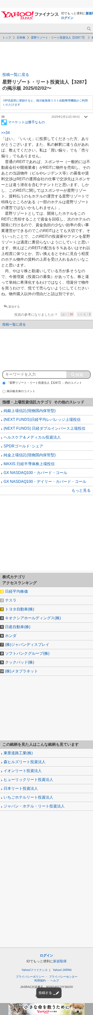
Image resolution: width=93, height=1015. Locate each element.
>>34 (5, 133)
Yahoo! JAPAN (62, 970)
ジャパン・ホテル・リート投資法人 (34, 806)
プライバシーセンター (63, 976)
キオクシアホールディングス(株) (33, 618)
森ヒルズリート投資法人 (25, 762)
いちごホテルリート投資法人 (28, 797)
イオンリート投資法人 (23, 771)
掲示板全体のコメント (21, 391)
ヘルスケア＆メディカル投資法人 (32, 437)
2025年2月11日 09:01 (66, 116)
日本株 (21, 37)
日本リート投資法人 (21, 788)
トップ (6, 37)
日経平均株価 (16, 591)
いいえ (84, 314)
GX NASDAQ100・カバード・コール (35, 473)
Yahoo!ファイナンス (34, 970)
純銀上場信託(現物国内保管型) (30, 411)
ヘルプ (54, 980)
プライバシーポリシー (30, 976)
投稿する (45, 993)
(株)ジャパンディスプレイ (27, 645)
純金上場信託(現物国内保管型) (30, 455)
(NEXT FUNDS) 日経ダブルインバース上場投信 (44, 428)
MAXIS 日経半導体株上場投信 (29, 464)
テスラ (10, 600)
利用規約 (40, 980)
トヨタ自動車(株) (19, 609)
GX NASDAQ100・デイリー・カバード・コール (45, 481)
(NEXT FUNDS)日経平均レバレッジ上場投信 (42, 419)
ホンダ (10, 636)
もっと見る (81, 490)
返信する (14, 306)
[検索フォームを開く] (89, 29)
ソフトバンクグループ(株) (27, 653)
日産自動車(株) (17, 627)
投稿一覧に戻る (15, 75)
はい (67, 314)
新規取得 (60, 961)
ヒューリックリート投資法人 (28, 780)
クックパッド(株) (19, 662)
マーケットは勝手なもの (26, 122)
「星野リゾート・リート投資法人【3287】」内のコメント (44, 382)
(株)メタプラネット (21, 671)
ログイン (67, 18)
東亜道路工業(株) (18, 753)
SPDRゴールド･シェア (23, 446)
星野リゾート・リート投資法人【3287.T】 (58, 37)
